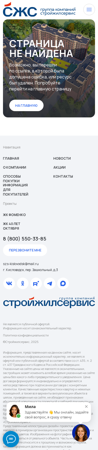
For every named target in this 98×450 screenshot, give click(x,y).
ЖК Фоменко (14, 214)
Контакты (63, 176)
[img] (39, 9)
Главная (11, 158)
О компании (14, 167)
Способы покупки (12, 178)
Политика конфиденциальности (26, 335)
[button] (25, 250)
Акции (59, 167)
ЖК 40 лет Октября (11, 226)
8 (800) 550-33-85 (24, 238)
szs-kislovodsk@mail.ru (21, 264)
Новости (62, 158)
